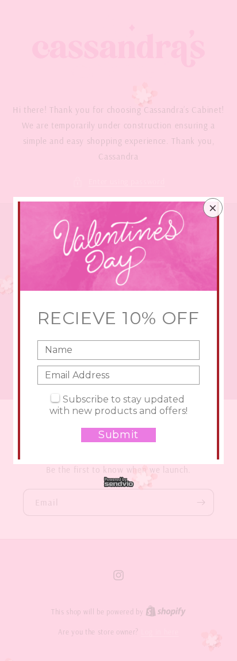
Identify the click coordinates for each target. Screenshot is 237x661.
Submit (118, 434)
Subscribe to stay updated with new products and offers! (118, 405)
